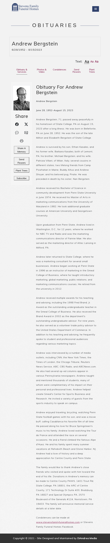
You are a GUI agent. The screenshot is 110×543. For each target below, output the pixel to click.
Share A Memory (21, 150)
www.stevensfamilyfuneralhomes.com (58, 522)
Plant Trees (22, 170)
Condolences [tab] (59, 69)
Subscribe (21, 178)
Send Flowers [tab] (76, 70)
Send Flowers (21, 161)
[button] (87, 61)
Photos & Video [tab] (41, 70)
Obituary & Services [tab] (21, 70)
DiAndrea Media (87, 538)
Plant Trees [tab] (92, 70)
